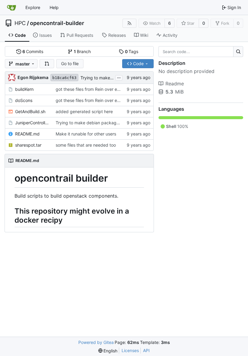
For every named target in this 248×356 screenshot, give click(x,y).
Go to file (70, 63)
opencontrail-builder (57, 23)
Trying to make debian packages (113, 77)
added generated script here (84, 111)
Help (54, 7)
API (146, 350)
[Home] (11, 7)
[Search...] (238, 51)
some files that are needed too (86, 145)
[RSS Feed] (129, 23)
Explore (32, 7)
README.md (27, 133)
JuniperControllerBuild (32, 122)
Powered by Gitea (96, 342)
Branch (82, 51)
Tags (132, 51)
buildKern (24, 89)
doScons (23, 100)
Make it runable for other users (86, 133)
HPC (20, 23)
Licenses (130, 350)
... (119, 77)
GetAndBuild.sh (30, 111)
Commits (33, 51)
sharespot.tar (28, 145)
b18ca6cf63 (64, 77)
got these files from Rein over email (90, 89)
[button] (47, 63)
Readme (174, 84)
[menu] (108, 350)
